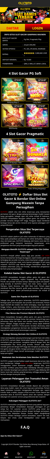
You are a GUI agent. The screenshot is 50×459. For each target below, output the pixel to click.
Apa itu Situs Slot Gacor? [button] (11, 436)
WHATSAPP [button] (31, 457)
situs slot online (27, 363)
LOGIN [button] (37, 28)
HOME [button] (6, 457)
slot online (45, 256)
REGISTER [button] (18, 457)
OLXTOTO (4, 212)
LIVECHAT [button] (43, 457)
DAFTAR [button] (12, 28)
